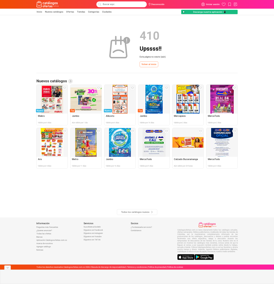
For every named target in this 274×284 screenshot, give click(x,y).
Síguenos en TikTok (92, 240)
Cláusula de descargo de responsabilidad (108, 267)
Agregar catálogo (43, 247)
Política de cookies (175, 267)
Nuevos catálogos (54, 12)
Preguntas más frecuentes (47, 227)
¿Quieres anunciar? (44, 230)
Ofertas (70, 12)
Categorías (93, 12)
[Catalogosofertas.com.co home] (47, 4)
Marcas (39, 237)
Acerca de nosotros (44, 243)
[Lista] (235, 4)
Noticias (39, 250)
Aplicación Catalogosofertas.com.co (51, 240)
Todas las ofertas (43, 234)
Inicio (39, 12)
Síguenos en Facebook (93, 230)
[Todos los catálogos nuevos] (70, 81)
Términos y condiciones (137, 267)
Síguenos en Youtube (92, 236)
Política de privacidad (157, 267)
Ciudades (107, 12)
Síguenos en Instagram (93, 233)
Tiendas (81, 12)
